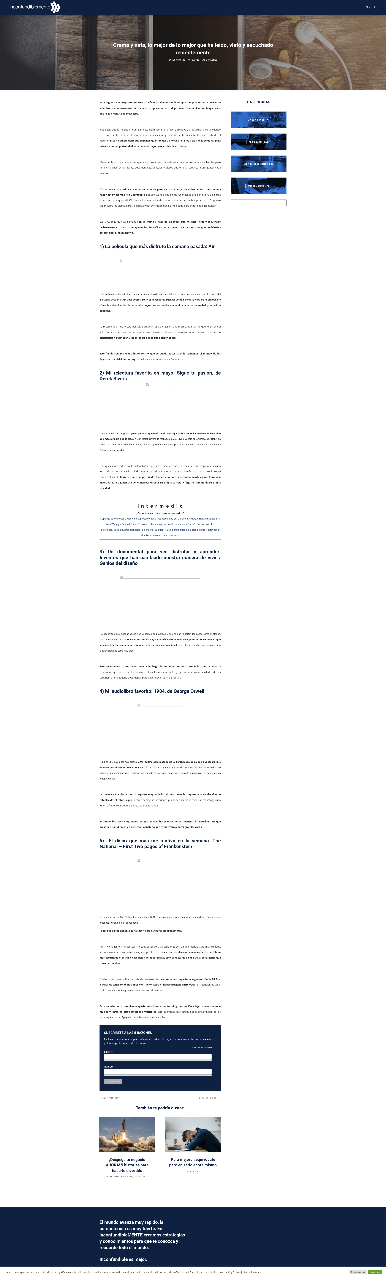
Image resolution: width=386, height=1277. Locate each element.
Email (108, 1051)
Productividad (259, 142)
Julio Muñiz (178, 60)
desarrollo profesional (119, 1177)
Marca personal (259, 120)
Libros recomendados (259, 164)
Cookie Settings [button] (358, 1272)
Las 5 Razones (209, 60)
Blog (368, 7)
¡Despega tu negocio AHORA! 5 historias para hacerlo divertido (127, 1165)
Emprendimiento (259, 186)
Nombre (110, 1066)
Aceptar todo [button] (375, 1272)
